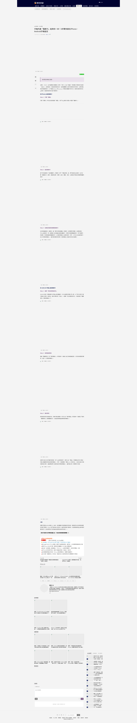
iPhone (55, 580)
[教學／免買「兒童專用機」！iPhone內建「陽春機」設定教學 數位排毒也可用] (76, 655)
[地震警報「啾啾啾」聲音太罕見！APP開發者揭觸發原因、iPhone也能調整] (90, 663)
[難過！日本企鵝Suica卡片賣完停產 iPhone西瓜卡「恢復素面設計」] (47, 570)
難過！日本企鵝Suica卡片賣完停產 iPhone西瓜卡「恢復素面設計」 (46, 577)
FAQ (54, 717)
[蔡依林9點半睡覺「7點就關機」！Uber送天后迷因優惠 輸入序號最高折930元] (90, 684)
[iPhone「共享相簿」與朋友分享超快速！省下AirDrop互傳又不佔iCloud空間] (59, 621)
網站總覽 (86, 717)
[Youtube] (99, 2)
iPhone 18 (42, 564)
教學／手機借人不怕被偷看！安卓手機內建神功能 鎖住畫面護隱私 (42, 646)
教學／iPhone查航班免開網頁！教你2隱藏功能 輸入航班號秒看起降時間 (59, 646)
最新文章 (37, 6)
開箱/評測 (56, 6)
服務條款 (63, 717)
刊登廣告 (50, 717)
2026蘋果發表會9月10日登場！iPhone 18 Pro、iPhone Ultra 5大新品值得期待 (98, 668)
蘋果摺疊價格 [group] (45, 9)
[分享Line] (35, 80)
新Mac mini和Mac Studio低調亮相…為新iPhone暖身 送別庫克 (98, 700)
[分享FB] (35, 77)
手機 (43, 580)
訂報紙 (78, 717)
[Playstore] (63, 715)
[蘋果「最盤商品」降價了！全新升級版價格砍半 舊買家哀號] (90, 673)
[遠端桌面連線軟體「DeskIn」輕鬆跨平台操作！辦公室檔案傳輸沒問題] (59, 605)
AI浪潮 (74, 6)
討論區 (35, 683)
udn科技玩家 (36, 26)
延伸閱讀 (36, 597)
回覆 (82, 698)
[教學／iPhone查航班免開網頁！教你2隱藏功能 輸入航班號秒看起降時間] (59, 639)
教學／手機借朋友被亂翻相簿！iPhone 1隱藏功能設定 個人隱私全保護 (76, 646)
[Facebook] (57, 715)
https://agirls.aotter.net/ (54, 591)
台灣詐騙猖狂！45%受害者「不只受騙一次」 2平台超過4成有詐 (98, 706)
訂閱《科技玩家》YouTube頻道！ (56, 540)
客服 (56, 717)
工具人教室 (41, 26)
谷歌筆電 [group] (59, 9)
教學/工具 (79, 6)
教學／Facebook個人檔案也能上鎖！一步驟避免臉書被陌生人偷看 (42, 628)
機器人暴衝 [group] (52, 9)
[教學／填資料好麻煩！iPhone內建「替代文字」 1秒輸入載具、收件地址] (59, 655)
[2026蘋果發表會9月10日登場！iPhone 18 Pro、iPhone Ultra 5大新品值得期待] (90, 668)
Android (61, 580)
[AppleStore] (65, 715)
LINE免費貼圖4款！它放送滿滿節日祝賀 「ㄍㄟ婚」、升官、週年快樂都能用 (98, 679)
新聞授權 (59, 717)
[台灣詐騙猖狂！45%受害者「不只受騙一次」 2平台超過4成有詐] (90, 706)
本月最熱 (100, 653)
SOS (73, 580)
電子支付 (91, 6)
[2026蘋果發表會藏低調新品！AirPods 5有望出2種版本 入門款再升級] (75, 570)
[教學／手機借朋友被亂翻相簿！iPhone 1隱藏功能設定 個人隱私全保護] (76, 639)
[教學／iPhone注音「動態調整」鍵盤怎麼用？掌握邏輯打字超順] (42, 655)
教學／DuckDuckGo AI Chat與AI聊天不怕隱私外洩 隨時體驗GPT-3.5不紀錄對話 (41, 612)
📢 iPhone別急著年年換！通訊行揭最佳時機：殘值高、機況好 (56, 550)
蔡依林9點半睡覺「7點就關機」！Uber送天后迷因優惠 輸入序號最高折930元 (98, 684)
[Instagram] (59, 715)
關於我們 (82, 717)
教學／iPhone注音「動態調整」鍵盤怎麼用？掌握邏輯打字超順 (42, 662)
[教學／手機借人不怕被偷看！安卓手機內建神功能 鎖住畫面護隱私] (42, 639)
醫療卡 (49, 580)
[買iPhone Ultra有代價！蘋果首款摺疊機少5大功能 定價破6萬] (90, 690)
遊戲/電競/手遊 (67, 6)
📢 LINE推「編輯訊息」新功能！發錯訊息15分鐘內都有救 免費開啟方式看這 (59, 554)
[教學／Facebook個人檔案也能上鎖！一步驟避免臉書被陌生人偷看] (42, 621)
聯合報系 (74, 717)
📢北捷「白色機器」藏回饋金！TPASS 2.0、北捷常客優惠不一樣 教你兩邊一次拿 (60, 548)
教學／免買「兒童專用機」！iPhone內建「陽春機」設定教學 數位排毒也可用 (76, 662)
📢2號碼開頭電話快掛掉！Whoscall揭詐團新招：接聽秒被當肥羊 (56, 552)
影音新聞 (96, 6)
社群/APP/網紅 (49, 6)
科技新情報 (85, 6)
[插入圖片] (79, 699)
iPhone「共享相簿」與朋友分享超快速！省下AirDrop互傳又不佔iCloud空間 (59, 628)
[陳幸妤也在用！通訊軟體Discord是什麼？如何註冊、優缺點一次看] (90, 657)
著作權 (67, 717)
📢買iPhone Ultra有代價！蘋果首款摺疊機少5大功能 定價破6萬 (56, 546)
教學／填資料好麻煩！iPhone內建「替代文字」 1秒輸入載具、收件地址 (59, 662)
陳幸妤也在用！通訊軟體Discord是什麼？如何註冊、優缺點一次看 (98, 657)
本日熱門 (89, 653)
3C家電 (61, 6)
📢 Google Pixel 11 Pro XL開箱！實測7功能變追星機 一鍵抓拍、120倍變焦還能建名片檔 (62, 544)
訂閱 (78, 715)
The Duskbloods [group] (66, 9)
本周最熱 (95, 653)
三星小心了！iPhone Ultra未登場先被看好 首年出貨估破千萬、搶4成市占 (61, 577)
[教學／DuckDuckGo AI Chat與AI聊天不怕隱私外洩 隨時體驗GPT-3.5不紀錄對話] (42, 605)
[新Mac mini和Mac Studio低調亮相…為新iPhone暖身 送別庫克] (90, 700)
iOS (67, 580)
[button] (100, 2)
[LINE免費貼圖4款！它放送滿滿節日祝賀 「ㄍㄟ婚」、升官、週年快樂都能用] (90, 679)
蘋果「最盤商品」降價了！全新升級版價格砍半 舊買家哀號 (98, 673)
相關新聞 (36, 632)
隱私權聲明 (70, 717)
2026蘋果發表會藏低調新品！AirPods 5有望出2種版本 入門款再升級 (75, 577)
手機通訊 (42, 6)
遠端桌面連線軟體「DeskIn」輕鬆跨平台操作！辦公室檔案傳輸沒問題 (59, 612)
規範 (36, 698)
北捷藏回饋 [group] (37, 9)
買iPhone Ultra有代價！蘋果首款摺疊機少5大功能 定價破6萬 (98, 690)
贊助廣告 (36, 666)
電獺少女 (53, 533)
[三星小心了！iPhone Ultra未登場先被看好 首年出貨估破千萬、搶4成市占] (61, 570)
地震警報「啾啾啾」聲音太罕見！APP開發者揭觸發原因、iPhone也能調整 (98, 663)
